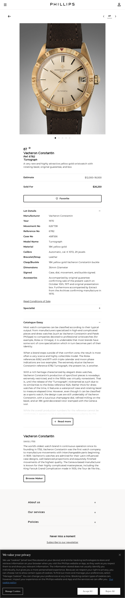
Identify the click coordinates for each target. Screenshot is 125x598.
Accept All (87, 591)
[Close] (119, 554)
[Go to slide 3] (62, 138)
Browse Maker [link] (34, 478)
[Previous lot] (103, 16)
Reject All (110, 591)
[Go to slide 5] (69, 138)
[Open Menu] (7, 4)
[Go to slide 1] (55, 138)
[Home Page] (62, 4)
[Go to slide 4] (66, 138)
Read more (64, 421)
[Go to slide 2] (59, 138)
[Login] (119, 5)
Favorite (64, 198)
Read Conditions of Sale (36, 301)
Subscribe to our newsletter (62, 542)
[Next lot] (115, 16)
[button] (62, 78)
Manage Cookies (13, 591)
